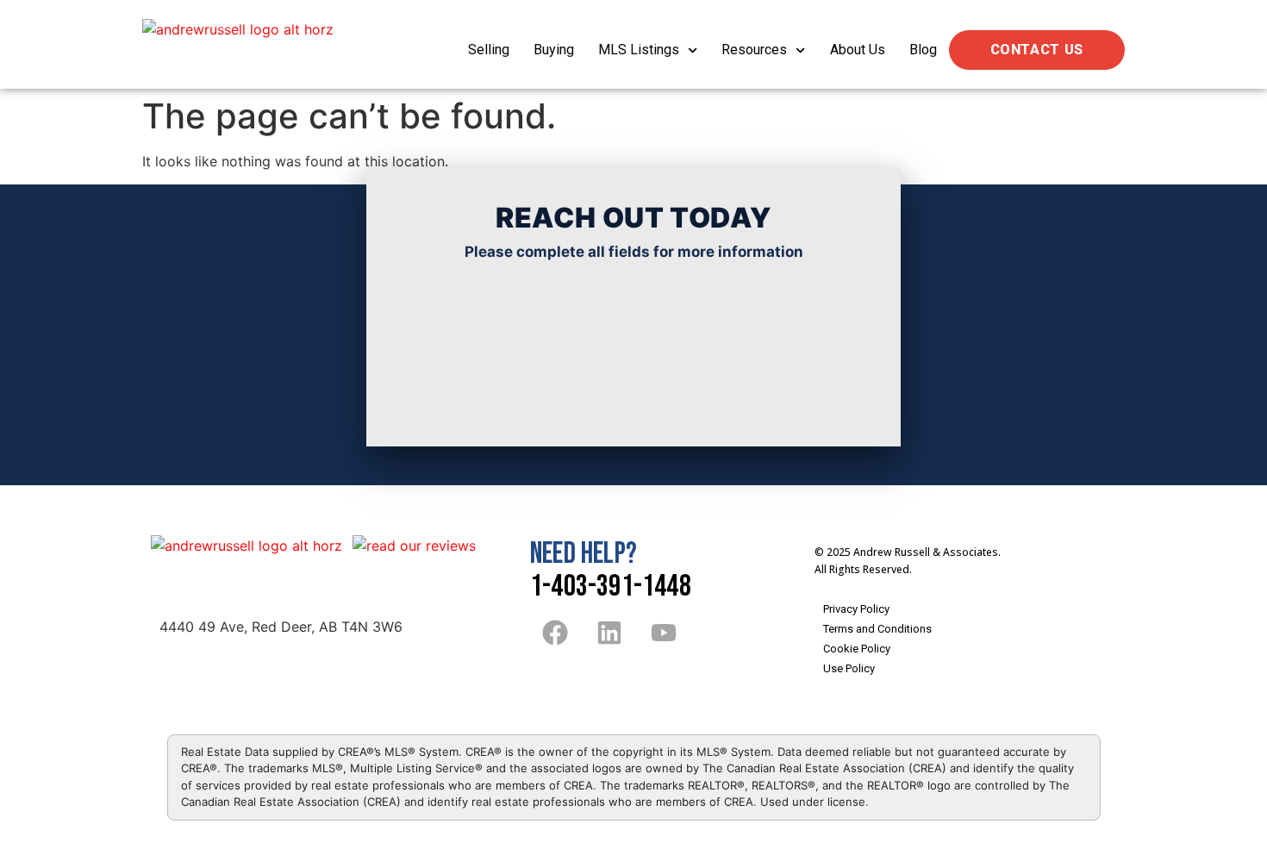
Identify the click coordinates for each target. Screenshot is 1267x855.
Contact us (1036, 49)
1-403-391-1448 (610, 586)
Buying (554, 49)
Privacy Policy (856, 608)
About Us (857, 49)
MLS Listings (638, 49)
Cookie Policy (856, 648)
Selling (488, 49)
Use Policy (849, 668)
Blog (923, 49)
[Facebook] (555, 632)
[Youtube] (663, 632)
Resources (754, 49)
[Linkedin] (609, 632)
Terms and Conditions (877, 628)
